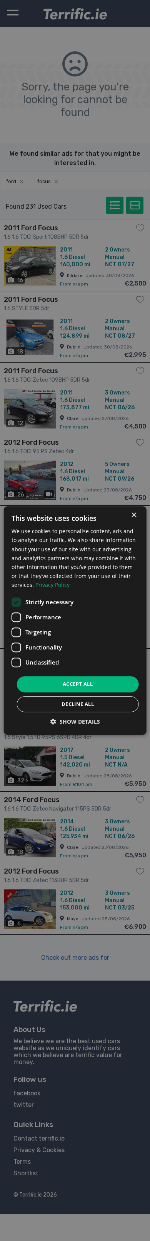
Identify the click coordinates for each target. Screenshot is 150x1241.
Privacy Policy (52, 584)
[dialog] (75, 620)
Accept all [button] (78, 683)
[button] (75, 721)
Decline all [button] (78, 703)
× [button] (134, 515)
